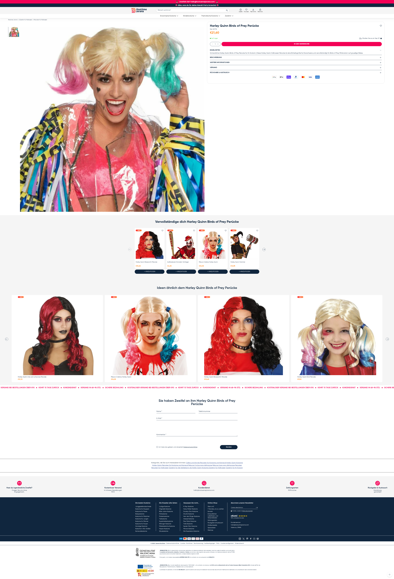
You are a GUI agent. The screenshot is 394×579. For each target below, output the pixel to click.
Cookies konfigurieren (227, 543)
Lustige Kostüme (164, 506)
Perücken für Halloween (40, 19)
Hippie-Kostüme (164, 528)
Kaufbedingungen (209, 543)
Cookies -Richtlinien (186, 543)
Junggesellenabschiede (143, 506)
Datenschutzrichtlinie (190, 447)
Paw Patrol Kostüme (189, 521)
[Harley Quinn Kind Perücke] (336, 335)
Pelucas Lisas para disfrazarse (224, 465)
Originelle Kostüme (165, 509)
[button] (260, 10)
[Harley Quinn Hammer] (244, 245)
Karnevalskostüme (141, 531)
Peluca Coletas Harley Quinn (208, 262)
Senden (229, 447)
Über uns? (211, 506)
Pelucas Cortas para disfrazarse (200, 465)
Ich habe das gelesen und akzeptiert (178, 447)
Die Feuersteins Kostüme (191, 531)
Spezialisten (212, 527)
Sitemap (210, 530)
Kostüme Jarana (13, 19)
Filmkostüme (163, 514)
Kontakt (210, 511)
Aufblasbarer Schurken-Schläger (178, 262)
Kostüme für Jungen (141, 519)
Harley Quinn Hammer (238, 262)
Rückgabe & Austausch (215, 522)
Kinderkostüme (188, 16)
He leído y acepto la (242, 510)
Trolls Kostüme (187, 524)
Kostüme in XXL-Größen (143, 528)
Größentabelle (212, 525)
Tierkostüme (163, 519)
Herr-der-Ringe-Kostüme (191, 516)
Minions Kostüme (188, 528)
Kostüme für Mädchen (142, 516)
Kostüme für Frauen (141, 524)
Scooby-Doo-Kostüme (190, 511)
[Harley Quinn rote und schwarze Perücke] (57, 335)
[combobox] (193, 10)
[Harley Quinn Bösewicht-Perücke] (149, 245)
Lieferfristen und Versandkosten (213, 517)
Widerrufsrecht (239, 543)
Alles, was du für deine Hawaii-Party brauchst (197, 5)
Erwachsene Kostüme (168, 16)
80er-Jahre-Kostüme (166, 511)
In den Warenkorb (301, 44)
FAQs (217, 543)
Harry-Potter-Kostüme (190, 509)
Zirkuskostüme (163, 531)
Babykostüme (139, 514)
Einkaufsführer (212, 514)
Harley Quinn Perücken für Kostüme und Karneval (170, 465)
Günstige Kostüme (141, 526)
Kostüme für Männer (141, 521)
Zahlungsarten (212, 520)
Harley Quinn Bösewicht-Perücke (146, 262)
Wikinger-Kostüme (165, 524)
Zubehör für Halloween (25, 19)
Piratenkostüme (164, 516)
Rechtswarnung (198, 543)
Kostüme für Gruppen (142, 509)
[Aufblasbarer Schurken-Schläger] (181, 245)
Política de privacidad (247, 510)
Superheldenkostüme (166, 521)
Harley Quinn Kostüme (234, 463)
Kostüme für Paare (141, 511)
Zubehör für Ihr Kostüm (234, 468)
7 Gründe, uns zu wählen (216, 509)
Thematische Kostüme (209, 16)
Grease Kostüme (188, 519)
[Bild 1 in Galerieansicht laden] (14, 32)
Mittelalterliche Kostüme (167, 526)
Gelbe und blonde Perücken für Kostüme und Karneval (206, 463)
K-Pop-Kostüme (188, 506)
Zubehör (228, 16)
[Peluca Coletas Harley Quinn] (213, 245)
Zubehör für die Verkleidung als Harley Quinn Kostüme (189, 468)
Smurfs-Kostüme (188, 514)
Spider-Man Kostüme (190, 526)
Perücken (238, 465)
